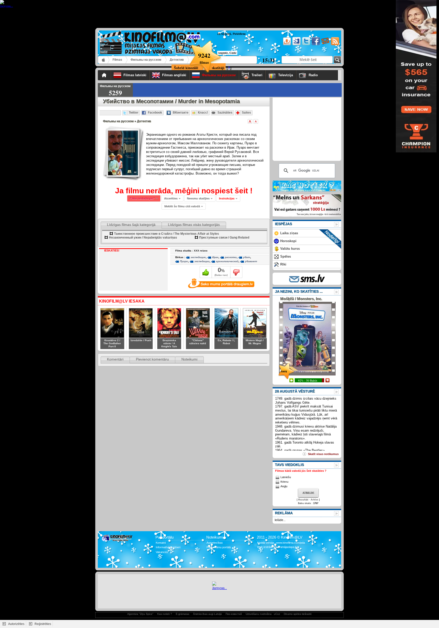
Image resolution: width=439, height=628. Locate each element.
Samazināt (256, 121)
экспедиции (201, 261)
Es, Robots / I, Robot (226, 342)
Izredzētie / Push (141, 340)
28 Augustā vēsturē (295, 391)
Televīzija (285, 75)
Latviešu (285, 477)
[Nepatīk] (236, 272)
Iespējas (283, 224)
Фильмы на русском (146, 59)
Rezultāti (303, 499)
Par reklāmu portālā (219, 547)
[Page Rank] (105, 562)
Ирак (215, 257)
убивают (251, 261)
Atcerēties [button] (171, 198)
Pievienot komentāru (152, 359)
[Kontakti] (325, 44)
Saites (246, 112)
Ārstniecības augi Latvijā (207, 614)
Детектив (177, 59)
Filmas (117, 59)
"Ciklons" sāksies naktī (197, 342)
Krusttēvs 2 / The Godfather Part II (112, 343)
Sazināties (224, 112)
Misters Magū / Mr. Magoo (255, 342)
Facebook (155, 112)
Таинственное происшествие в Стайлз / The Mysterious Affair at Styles (166, 233)
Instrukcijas (226, 198)
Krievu (284, 481)
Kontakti (161, 542)
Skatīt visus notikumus (323, 454)
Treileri (257, 75)
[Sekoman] (296, 44)
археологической (227, 261)
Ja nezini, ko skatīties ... (299, 291)
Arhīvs (314, 499)
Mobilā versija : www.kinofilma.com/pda (281, 542)
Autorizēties (16, 624)
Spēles (285, 256)
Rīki (283, 264)
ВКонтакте (181, 112)
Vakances (162, 552)
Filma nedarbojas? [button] (142, 198)
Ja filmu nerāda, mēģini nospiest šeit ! (184, 190)
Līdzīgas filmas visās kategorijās (194, 225)
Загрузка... (219, 588)
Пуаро (184, 261)
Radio (322, 75)
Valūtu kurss (290, 248)
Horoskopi (288, 241)
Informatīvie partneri (168, 547)
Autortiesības (215, 542)
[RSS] (334, 44)
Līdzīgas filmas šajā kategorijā (131, 225)
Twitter (133, 112)
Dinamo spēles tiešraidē (298, 614)
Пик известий (234, 614)
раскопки (231, 257)
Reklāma (284, 513)
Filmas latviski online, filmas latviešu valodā (103, 60)
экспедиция (198, 257)
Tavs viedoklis (289, 465)
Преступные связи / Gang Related (224, 237)
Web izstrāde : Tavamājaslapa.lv (277, 546)
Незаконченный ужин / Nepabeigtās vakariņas (143, 237)
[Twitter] (305, 44)
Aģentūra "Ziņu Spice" (140, 614)
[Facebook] (315, 44)
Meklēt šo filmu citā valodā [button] (182, 206)
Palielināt (250, 121)
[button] (228, 198)
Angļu (283, 486)
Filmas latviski (134, 75)
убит (246, 257)
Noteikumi (189, 359)
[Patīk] (205, 272)
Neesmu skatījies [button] (198, 198)
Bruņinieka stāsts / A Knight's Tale (169, 343)
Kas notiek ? (164, 614)
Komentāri (115, 359)
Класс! (203, 112)
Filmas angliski (174, 75)
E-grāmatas (182, 614)
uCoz (277, 614)
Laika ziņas (289, 233)
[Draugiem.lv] (286, 44)
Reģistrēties (43, 624)
